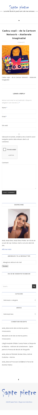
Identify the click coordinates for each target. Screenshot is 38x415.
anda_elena (5, 328)
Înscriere (5, 266)
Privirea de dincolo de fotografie (19, 349)
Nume (4, 108)
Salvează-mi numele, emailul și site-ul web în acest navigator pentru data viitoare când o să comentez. (18, 139)
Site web (5, 125)
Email (4, 116)
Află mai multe (6, 249)
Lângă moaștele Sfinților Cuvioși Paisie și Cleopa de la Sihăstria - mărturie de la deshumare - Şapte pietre (19, 346)
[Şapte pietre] (19, 7)
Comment (5, 163)
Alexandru (5, 336)
